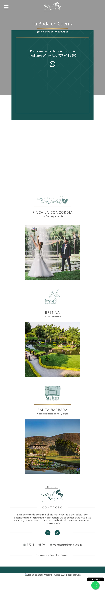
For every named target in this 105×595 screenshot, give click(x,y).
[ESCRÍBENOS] (95, 585)
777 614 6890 (67, 55)
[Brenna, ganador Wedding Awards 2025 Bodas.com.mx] (53, 575)
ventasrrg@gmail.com (67, 544)
